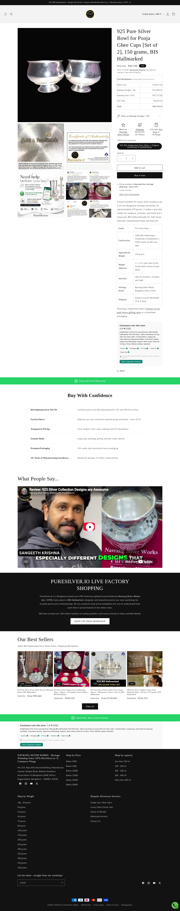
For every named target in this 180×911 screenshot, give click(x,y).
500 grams (22, 868)
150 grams (22, 835)
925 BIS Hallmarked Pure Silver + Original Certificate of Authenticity (139, 146)
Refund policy (86, 905)
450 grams (22, 863)
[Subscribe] (62, 883)
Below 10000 (72, 771)
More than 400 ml (123, 780)
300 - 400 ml (120, 775)
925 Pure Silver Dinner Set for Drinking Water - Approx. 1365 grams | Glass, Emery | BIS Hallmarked (71, 692)
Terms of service (113, 905)
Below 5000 (71, 766)
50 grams (22, 812)
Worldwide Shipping (137, 70)
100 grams (22, 830)
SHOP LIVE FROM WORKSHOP (90, 621)
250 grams (22, 844)
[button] (5, 14)
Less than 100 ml (122, 761)
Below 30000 (72, 784)
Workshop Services (99, 816)
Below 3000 (71, 761)
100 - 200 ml (120, 766)
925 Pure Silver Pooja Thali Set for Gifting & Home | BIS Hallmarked (35, 691)
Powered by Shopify (71, 905)
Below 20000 (72, 780)
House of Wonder (98, 812)
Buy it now (139, 175)
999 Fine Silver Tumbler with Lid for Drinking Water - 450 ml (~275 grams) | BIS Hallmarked (144, 692)
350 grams (22, 854)
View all (90, 706)
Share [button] (122, 371)
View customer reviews (131, 362)
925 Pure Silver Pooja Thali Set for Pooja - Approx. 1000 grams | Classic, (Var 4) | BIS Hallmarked (107, 692)
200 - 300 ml (120, 771)
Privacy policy (99, 905)
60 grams (22, 816)
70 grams (22, 821)
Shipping (140, 129)
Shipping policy (127, 905)
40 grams (22, 807)
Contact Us (95, 821)
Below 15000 (72, 775)
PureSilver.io (58, 905)
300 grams (22, 849)
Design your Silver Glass (101, 802)
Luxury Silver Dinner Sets (102, 807)
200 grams (22, 840)
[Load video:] (90, 527)
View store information (129, 194)
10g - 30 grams (24, 802)
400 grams (22, 858)
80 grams (22, 826)
